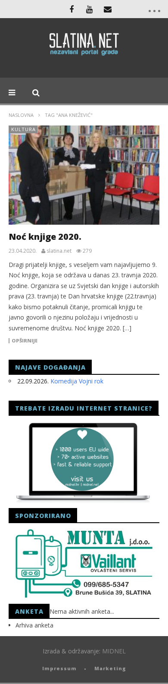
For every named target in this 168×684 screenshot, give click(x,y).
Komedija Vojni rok (76, 381)
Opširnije (24, 340)
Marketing (110, 668)
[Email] (108, 9)
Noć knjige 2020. (45, 236)
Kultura (23, 129)
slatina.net (59, 251)
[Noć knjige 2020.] (84, 175)
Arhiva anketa (34, 625)
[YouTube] (90, 9)
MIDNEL (114, 651)
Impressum (59, 668)
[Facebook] (71, 9)
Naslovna (21, 115)
